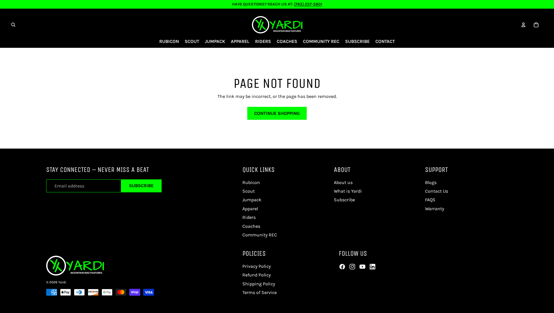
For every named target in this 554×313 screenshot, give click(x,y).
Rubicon (251, 182)
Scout (248, 191)
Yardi (62, 282)
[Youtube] (362, 266)
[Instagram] (352, 266)
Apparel (250, 208)
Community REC (259, 235)
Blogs (431, 182)
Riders (249, 217)
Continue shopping (277, 113)
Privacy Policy (256, 266)
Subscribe (141, 185)
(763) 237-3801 (308, 4)
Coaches (251, 226)
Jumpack (251, 199)
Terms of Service (259, 292)
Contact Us (436, 191)
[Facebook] (342, 266)
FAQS (430, 199)
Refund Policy (256, 275)
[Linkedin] (372, 266)
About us (343, 182)
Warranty (434, 208)
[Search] (13, 24)
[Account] (523, 24)
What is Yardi (348, 191)
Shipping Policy (258, 284)
